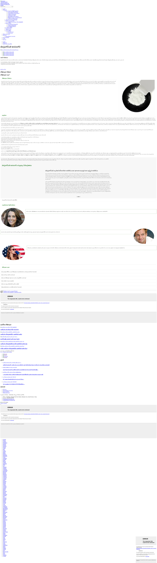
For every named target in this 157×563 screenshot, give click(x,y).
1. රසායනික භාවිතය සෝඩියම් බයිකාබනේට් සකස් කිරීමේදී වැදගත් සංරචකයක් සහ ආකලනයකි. (23, 376)
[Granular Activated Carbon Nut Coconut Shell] (8, 338)
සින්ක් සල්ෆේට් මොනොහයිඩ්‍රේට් (15, 17)
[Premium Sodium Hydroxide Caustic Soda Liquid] (12, 348)
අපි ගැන (4, 35)
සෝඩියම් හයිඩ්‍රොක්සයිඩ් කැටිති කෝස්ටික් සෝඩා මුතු (13, 345)
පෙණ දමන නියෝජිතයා (13, 12)
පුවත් (4, 38)
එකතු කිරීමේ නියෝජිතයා (13, 16)
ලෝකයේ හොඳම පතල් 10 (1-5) (9, 378)
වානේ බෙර (10, 32)
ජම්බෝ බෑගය (11, 31)
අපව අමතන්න (6, 37)
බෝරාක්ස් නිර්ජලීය (12, 26)
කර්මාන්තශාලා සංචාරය (10, 36)
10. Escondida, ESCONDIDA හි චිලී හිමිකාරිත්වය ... (14, 386)
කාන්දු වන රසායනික (9, 20)
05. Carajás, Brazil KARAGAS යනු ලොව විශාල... (13, 381)
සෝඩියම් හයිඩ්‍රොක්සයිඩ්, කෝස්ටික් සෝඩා (12, 294)
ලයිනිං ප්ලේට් (8, 29)
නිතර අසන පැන (6, 34)
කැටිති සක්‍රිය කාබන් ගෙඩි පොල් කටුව (10, 341)
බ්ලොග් (4, 39)
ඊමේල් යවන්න (3, 405)
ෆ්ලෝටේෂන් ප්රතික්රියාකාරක (11, 10)
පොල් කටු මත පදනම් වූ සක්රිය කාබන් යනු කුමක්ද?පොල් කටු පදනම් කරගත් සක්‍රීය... (20, 371)
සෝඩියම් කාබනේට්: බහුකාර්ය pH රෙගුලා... (12, 364)
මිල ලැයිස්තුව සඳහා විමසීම (6, 353)
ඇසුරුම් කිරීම (8, 30)
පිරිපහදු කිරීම (8, 23)
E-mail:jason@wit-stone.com (8, 400)
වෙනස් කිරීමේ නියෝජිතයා (13, 13)
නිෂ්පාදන (5, 9)
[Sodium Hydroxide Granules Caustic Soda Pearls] (12, 343)
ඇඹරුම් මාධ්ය (8, 28)
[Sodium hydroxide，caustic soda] (10, 333)
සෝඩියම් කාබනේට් (12, 14)
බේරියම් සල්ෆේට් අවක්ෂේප (11, 19)
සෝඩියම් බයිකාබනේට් (13, 18)
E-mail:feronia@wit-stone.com (9, 402)
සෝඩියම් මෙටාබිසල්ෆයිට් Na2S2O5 (15, 21)
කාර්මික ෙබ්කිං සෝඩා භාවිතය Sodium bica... (12, 374)
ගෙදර (4, 8)
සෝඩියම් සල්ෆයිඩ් (12, 15)
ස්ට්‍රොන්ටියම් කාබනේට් (13, 24)
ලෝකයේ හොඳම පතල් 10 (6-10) (9, 383)
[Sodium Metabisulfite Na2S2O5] (8, 329)
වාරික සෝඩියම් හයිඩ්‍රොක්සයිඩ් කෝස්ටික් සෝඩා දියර (13, 350)
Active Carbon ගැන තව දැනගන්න (10, 369)
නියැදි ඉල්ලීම (3, 69)
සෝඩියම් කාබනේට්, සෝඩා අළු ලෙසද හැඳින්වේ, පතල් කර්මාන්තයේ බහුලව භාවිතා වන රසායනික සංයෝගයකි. (26, 366)
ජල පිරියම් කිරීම (8, 27)
